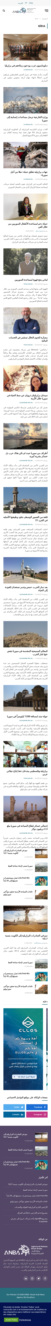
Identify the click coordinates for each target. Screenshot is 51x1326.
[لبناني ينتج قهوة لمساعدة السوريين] (25, 261)
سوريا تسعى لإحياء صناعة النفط (20, 866)
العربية (20, 3)
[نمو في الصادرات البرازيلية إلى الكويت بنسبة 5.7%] (41, 853)
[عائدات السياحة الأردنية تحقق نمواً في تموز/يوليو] (41, 894)
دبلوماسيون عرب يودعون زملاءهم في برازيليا (26, 65)
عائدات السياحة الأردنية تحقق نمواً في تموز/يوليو (29, 1201)
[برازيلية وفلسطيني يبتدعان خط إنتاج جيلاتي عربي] (25, 754)
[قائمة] (46, 10)
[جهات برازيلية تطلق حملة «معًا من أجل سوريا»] (25, 155)
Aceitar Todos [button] (11, 1320)
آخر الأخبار (43, 1177)
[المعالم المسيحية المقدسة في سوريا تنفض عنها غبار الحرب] (25, 634)
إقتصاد (45, 930)
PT (26, 3)
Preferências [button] (25, 1320)
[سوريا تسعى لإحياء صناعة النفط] (41, 867)
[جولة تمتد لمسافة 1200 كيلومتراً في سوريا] (25, 698)
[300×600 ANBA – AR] (25, 1049)
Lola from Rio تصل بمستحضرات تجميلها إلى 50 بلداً (27, 1196)
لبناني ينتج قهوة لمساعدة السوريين (31, 279)
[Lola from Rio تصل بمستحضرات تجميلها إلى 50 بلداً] (41, 881)
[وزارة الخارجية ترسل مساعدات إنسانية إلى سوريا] (25, 100)
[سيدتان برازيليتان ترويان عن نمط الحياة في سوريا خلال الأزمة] (25, 378)
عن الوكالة (43, 1239)
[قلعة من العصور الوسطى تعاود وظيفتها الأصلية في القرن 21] (25, 500)
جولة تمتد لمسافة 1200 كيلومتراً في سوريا (27, 716)
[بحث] (4, 10)
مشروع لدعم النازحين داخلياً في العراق (32, 1213)
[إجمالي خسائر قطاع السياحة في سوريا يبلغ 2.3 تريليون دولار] (25, 809)
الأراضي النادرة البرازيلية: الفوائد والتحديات (31, 1207)
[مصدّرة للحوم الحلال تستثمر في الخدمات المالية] (25, 320)
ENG (31, 3)
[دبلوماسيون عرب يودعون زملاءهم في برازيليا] (25, 47)
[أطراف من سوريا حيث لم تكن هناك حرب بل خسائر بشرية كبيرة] (25, 436)
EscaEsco (31, 1297)
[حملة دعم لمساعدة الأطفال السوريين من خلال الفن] (25, 207)
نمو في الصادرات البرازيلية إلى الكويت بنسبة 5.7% (28, 1184)
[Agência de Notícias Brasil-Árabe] (24, 10)
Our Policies (11, 1295)
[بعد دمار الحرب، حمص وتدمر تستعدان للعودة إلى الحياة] (25, 570)
